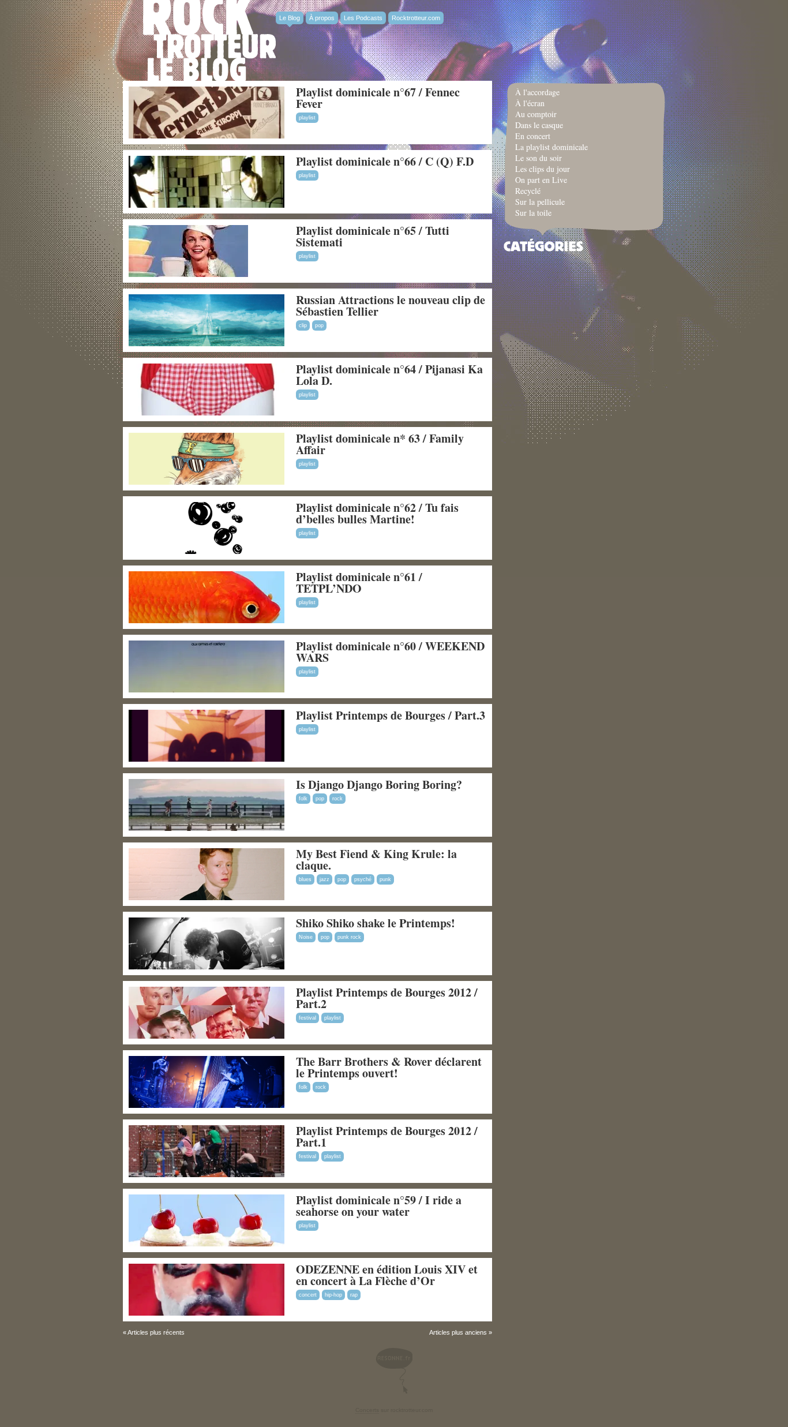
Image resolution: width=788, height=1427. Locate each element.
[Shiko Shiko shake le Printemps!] (206, 967)
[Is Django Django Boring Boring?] (206, 828)
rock (337, 798)
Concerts (367, 1410)
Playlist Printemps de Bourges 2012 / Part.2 (387, 998)
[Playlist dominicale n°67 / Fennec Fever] (206, 136)
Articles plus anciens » (460, 1332)
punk (385, 879)
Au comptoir (536, 113)
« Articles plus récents (154, 1332)
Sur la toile (533, 212)
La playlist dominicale (551, 146)
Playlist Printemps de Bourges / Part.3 (390, 715)
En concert (532, 135)
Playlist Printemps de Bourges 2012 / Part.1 (387, 1136)
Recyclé (528, 190)
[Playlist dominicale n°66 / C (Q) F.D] (206, 205)
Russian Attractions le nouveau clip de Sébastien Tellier (390, 305)
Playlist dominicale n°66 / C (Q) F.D (385, 161)
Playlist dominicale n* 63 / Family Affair (380, 444)
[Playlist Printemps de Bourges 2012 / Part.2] (206, 1036)
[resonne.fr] (394, 1371)
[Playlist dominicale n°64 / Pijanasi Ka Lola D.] (206, 413)
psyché (363, 879)
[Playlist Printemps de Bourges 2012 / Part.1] (206, 1174)
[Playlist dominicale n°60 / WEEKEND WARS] (206, 690)
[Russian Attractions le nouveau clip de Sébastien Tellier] (206, 343)
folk (303, 798)
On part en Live (541, 179)
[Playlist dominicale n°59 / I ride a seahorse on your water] (206, 1244)
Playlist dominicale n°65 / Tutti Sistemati (372, 236)
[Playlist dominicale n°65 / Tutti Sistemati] (188, 274)
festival (307, 1018)
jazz (324, 879)
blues (305, 879)
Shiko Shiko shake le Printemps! (375, 923)
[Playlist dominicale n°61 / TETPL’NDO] (206, 620)
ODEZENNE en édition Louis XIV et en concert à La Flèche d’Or (387, 1275)
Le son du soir (538, 157)
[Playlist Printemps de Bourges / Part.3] (206, 759)
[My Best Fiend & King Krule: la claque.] (206, 897)
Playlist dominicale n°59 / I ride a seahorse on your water (378, 1206)
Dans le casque (539, 124)
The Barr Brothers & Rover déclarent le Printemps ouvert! (389, 1067)
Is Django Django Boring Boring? (379, 784)
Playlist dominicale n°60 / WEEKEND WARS (390, 652)
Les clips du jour (542, 168)
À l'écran (530, 103)
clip (303, 325)
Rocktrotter (209, 40)
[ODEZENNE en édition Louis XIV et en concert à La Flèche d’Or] (206, 1313)
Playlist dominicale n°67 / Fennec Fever (378, 98)
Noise (306, 937)
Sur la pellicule (540, 201)
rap (354, 1295)
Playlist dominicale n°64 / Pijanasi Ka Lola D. (389, 375)
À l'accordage (537, 92)
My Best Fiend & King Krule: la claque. (376, 859)
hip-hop (333, 1295)
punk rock (349, 937)
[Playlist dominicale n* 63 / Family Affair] (206, 482)
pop (319, 325)
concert (308, 1295)
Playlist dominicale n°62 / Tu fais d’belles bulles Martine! (377, 513)
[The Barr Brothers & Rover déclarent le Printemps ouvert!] (206, 1105)
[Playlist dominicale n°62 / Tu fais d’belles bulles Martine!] (206, 551)
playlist (307, 118)
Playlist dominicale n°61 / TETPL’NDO (359, 582)
